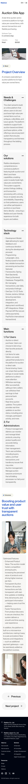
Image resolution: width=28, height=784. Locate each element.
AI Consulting (17, 748)
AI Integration (17, 754)
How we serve (5, 748)
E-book (3, 766)
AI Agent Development (20, 751)
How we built (4, 745)
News (2, 754)
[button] (22, 2)
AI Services (17, 745)
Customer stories (5, 751)
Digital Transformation (20, 757)
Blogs (2, 763)
